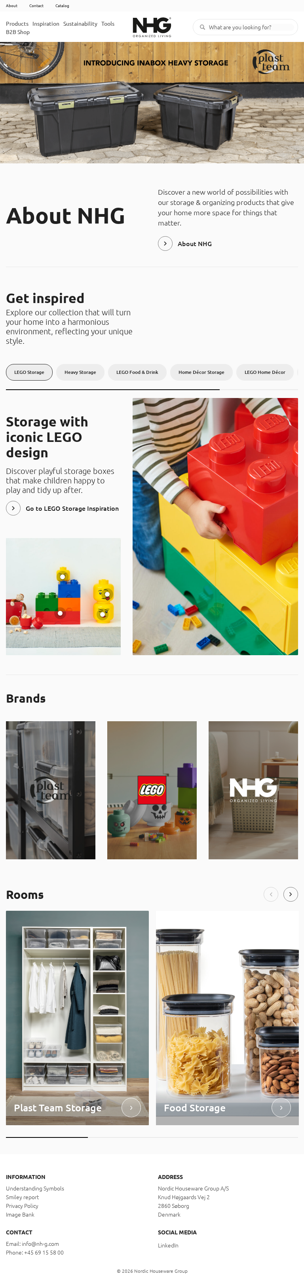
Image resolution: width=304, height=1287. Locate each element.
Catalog (62, 6)
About (11, 6)
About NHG (195, 243)
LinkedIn (168, 1245)
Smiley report (22, 1197)
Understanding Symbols (35, 1188)
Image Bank (20, 1214)
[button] (271, 894)
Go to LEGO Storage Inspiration (72, 508)
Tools (107, 24)
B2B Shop (18, 32)
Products (17, 24)
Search (202, 27)
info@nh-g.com (40, 1244)
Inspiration (45, 24)
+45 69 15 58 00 (44, 1252)
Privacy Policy (22, 1206)
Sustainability (80, 24)
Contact (36, 6)
